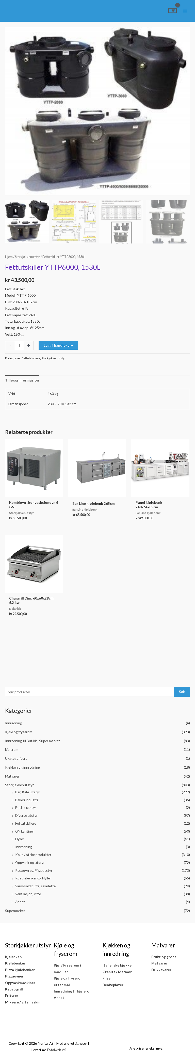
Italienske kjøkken (118, 965)
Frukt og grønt (163, 957)
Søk (182, 691)
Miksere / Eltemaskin (22, 1002)
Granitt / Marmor (117, 972)
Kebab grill (14, 989)
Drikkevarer (161, 970)
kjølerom (11, 749)
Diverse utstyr (26, 815)
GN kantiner (24, 831)
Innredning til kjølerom (73, 991)
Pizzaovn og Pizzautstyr (33, 870)
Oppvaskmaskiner (20, 983)
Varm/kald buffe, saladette (35, 886)
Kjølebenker (15, 963)
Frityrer (11, 995)
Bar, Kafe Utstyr (27, 792)
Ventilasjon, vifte (28, 894)
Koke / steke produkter (33, 854)
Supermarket (15, 910)
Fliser (107, 978)
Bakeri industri (26, 800)
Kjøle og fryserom (18, 732)
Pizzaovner (14, 976)
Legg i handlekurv (58, 345)
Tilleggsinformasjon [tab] (22, 380)
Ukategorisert (16, 758)
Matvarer (12, 776)
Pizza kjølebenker (20, 970)
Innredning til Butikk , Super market (32, 741)
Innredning (13, 723)
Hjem (9, 257)
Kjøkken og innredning (22, 767)
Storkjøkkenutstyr (19, 785)
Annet (20, 902)
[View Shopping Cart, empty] (172, 10)
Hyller (19, 839)
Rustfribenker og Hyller (33, 878)
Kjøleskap (13, 957)
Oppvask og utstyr (30, 862)
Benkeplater (113, 985)
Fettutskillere (25, 823)
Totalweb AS (56, 1050)
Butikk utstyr (25, 807)
